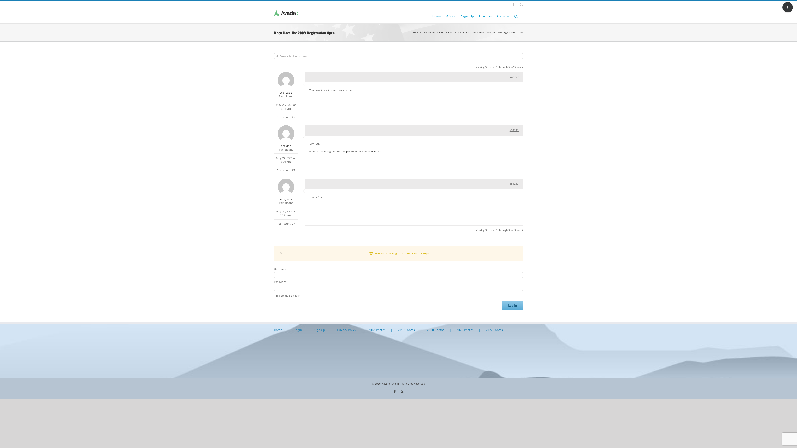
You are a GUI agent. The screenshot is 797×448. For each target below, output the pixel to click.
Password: (280, 282)
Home (278, 330)
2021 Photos (465, 330)
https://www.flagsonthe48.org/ (361, 151)
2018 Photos (377, 330)
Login (298, 330)
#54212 (514, 130)
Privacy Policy (346, 330)
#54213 (514, 183)
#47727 (514, 77)
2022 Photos (494, 330)
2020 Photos (435, 330)
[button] (516, 15)
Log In (512, 305)
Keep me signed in (288, 295)
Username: (281, 269)
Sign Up (319, 330)
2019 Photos (406, 330)
